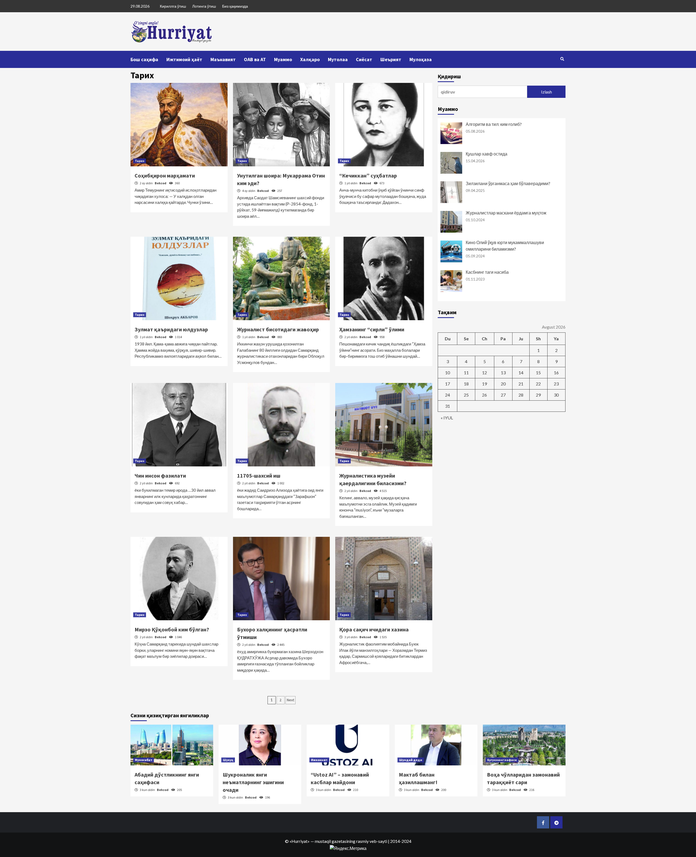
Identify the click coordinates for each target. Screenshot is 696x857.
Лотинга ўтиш (204, 6)
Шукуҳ (228, 760)
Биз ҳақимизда (235, 6)
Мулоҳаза (420, 59)
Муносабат (143, 760)
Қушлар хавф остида (486, 153)
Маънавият (223, 59)
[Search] (562, 59)
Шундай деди (410, 760)
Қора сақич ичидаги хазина (374, 629)
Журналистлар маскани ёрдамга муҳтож (506, 212)
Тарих (139, 161)
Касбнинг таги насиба (487, 272)
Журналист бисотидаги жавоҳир (278, 329)
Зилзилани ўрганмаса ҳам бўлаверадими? (508, 183)
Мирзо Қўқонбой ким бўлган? (172, 629)
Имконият (319, 760)
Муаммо (283, 59)
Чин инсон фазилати (160, 475)
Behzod (161, 183)
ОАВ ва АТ (255, 59)
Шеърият (390, 59)
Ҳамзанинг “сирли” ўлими (371, 329)
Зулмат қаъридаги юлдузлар (171, 329)
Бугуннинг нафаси (502, 760)
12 (484, 372)
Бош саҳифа (144, 59)
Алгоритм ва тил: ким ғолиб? (494, 124)
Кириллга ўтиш (173, 6)
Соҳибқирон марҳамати (165, 175)
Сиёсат (364, 59)
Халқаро (310, 59)
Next (290, 699)
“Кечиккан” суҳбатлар (368, 175)
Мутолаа (338, 59)
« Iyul (447, 417)
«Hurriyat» (300, 841)
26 (484, 394)
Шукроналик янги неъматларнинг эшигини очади (253, 782)
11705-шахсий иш (258, 475)
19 (484, 383)
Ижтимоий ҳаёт (184, 59)
